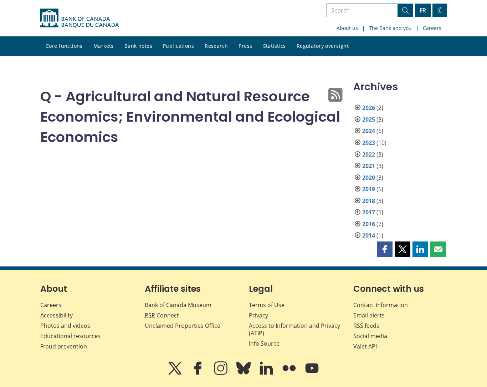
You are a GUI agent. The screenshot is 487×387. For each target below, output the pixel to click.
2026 (368, 108)
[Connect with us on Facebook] (198, 373)
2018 (368, 201)
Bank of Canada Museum (178, 305)
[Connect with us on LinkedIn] (267, 373)
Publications (178, 45)
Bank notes (138, 45)
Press (245, 45)
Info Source (264, 343)
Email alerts (369, 315)
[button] (385, 249)
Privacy (258, 315)
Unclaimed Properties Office (182, 326)
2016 (368, 224)
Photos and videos (65, 326)
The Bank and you (390, 28)
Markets (103, 45)
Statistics (274, 45)
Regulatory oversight (323, 45)
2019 (368, 189)
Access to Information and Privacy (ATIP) (294, 329)
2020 (368, 178)
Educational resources (70, 336)
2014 (368, 235)
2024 (368, 131)
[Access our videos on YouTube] (312, 373)
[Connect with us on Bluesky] (244, 373)
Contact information (380, 305)
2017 (368, 212)
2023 (368, 143)
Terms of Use (266, 305)
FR (423, 10)
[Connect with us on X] (175, 373)
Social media (370, 336)
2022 (368, 154)
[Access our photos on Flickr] (289, 373)
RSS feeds (366, 326)
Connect (162, 315)
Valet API (365, 346)
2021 (368, 166)
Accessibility (56, 315)
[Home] (79, 18)
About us (347, 28)
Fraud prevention (63, 346)
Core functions (64, 45)
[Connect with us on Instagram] (221, 373)
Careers (432, 28)
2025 (368, 119)
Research (216, 45)
